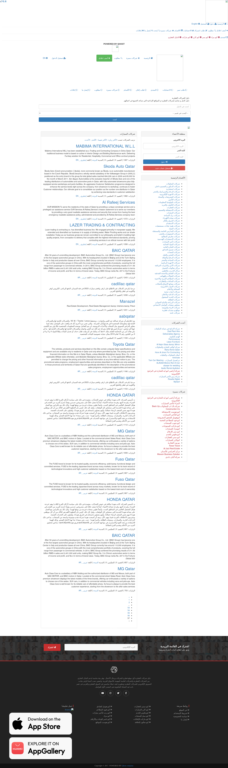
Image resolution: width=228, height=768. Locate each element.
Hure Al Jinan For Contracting (167, 352)
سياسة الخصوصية (180, 716)
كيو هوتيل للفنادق (103, 706)
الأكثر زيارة (112, 139)
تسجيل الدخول (57, 58)
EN (44, 58)
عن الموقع (183, 710)
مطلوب (211, 30)
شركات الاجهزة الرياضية (170, 262)
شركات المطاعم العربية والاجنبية (167, 278)
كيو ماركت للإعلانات (141, 719)
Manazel (127, 301)
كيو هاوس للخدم (142, 712)
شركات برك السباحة (172, 215)
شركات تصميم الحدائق (171, 249)
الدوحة (94, 160)
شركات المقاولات (173, 183)
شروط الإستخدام (181, 713)
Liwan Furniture (173, 341)
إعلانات (139, 30)
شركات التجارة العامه (171, 247)
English (195, 23)
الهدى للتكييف (174, 336)
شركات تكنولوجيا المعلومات (169, 202)
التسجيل (204, 23)
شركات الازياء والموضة (171, 307)
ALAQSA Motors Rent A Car (168, 362)
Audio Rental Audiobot (170, 368)
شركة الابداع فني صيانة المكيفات (167, 328)
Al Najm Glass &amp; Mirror (168, 344)
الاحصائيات (187, 30)
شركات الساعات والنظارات (169, 281)
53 (129, 607)
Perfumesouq (174, 339)
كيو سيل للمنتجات (142, 716)
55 (129, 613)
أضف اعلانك (221, 30)
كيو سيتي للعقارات (141, 706)
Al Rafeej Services (118, 202)
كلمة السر (181, 150)
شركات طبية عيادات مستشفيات (167, 225)
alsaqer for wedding (171, 365)
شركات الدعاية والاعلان (171, 294)
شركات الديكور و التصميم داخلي (167, 186)
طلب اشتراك (199, 30)
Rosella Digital (174, 379)
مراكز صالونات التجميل (171, 268)
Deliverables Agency (171, 333)
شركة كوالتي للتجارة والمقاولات (167, 347)
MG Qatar (126, 431)
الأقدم (94, 139)
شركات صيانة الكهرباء (171, 218)
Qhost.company (127, 766)
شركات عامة (175, 312)
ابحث (115, 120)
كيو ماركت (186, 37)
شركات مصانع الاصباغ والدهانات (167, 283)
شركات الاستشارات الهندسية (169, 239)
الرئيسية (220, 23)
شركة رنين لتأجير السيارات (169, 376)
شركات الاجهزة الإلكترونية (170, 194)
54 (129, 610)
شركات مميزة (166, 30)
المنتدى (223, 37)
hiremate (176, 357)
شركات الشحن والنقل (171, 254)
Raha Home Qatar (172, 349)
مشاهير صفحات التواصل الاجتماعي (166, 305)
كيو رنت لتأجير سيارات (101, 712)
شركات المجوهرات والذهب (169, 233)
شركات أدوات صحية (172, 291)
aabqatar (127, 316)
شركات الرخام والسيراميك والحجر (166, 191)
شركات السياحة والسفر (171, 260)
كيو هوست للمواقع (103, 722)
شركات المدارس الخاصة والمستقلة (166, 231)
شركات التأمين (174, 199)
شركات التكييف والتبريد (171, 204)
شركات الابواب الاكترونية (170, 286)
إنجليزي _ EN (81, 160)
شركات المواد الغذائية (171, 244)
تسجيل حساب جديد (163, 168)
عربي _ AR (82, 277)
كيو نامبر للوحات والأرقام (100, 719)
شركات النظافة (174, 299)
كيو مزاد (214, 37)
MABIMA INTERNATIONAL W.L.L (105, 146)
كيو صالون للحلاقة (142, 722)
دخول (212, 23)
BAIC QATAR (123, 250)
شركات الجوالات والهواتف (170, 276)
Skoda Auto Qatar (119, 166)
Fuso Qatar (125, 459)
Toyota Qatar (124, 344)
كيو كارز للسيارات (142, 709)
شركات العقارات (173, 207)
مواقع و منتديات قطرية (171, 310)
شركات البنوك (174, 228)
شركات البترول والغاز (171, 220)
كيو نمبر (205, 37)
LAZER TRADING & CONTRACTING (102, 225)
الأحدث (87, 139)
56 (129, 615)
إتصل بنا (147, 30)
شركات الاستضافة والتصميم (169, 210)
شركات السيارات (173, 212)
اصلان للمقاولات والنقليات (170, 355)
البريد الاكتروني (179, 139)
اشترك (51, 647)
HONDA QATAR (121, 395)
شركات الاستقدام (173, 223)
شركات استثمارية (173, 189)
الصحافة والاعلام (173, 289)
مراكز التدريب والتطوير (171, 270)
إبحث (155, 30)
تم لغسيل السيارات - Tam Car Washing (164, 360)
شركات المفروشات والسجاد (169, 196)
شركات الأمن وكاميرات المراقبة (167, 265)
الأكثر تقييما (102, 139)
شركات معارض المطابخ (171, 236)
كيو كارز (196, 37)
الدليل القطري (174, 37)
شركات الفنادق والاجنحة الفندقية (167, 273)
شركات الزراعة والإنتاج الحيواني (167, 302)
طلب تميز (181, 90)
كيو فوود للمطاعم (103, 709)
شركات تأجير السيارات (171, 241)
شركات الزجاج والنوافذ (171, 257)
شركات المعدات (173, 252)
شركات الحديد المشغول (171, 297)
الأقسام (178, 30)
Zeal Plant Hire (173, 331)
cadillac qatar (123, 283)
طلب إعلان (140, 90)
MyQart (177, 381)
